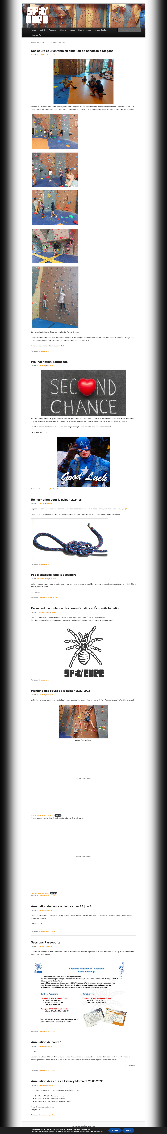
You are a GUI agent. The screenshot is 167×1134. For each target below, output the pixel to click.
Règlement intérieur (84, 30)
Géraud (50, 366)
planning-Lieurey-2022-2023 (40, 893)
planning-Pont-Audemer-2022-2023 (42, 815)
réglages (99, 1131)
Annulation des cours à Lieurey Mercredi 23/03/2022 (67, 1081)
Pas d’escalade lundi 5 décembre (53, 574)
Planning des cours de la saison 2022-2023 (60, 690)
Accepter (115, 1130)
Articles (72, 30)
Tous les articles (55, 489)
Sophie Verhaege (52, 55)
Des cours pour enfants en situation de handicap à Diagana (72, 51)
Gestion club (54, 597)
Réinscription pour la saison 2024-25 (56, 499)
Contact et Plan (37, 35)
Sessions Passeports (45, 942)
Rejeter (128, 1130)
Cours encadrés (44, 351)
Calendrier (63, 30)
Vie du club (52, 30)
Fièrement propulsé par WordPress (83, 1126)
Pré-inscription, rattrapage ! (50, 362)
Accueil (34, 30)
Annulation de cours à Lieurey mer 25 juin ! (61, 906)
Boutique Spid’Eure (101, 30)
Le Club (42, 30)
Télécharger (57, 815)
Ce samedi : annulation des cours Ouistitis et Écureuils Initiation (75, 608)
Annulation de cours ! (46, 1042)
